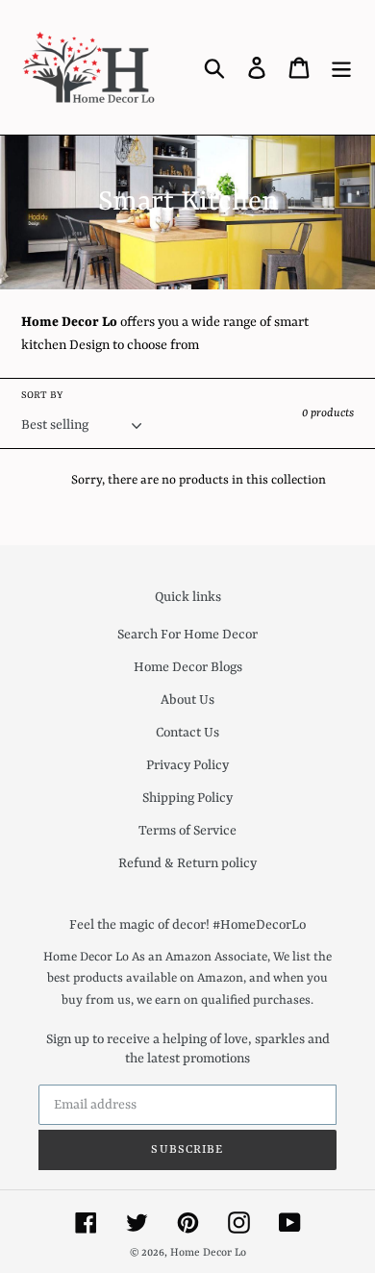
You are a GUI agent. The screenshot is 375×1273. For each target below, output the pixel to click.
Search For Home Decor (187, 634)
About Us (187, 700)
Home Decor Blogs (188, 667)
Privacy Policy (187, 765)
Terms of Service (187, 830)
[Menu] (341, 67)
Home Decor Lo (208, 1253)
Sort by (41, 395)
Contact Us (187, 732)
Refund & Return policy (187, 863)
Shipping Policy (187, 798)
